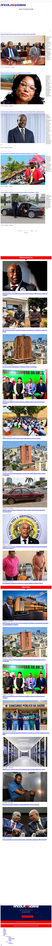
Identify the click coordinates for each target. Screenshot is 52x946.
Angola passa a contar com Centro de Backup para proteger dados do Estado (24, 769)
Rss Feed (24, 925)
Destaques (6, 225)
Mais (4, 935)
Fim (35, 230)
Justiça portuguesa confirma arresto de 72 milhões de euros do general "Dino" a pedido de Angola (22, 111)
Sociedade (6, 105)
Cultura (4, 934)
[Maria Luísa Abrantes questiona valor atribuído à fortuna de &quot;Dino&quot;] (23, 89)
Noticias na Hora (7, 66)
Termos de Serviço (18, 925)
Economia (4, 931)
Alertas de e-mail (34, 925)
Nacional (10, 937)
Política (4, 929)
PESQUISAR (10, 942)
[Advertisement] (26, 25)
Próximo (31, 230)
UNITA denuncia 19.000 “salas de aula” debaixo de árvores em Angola (22, 438)
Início (4, 928)
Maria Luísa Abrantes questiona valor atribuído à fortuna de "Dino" (16, 73)
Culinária (10, 940)
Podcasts (29, 925)
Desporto (4, 932)
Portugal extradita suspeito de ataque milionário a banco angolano (21, 804)
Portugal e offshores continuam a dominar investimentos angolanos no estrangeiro (19, 153)
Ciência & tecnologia (11, 938)
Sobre (7, 941)
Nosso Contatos (11, 943)
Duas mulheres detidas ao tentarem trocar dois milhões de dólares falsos (23, 583)
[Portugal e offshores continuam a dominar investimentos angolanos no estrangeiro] (23, 169)
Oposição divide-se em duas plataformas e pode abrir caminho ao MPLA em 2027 (25, 839)
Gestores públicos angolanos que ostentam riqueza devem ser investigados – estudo (20, 192)
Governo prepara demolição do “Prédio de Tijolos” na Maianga (20, 367)
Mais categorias (8, 936)
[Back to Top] (1, 904)
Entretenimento (11, 939)
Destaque (6, 147)
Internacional (5, 933)
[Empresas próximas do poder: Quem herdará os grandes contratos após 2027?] (23, 50)
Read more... (13, 66)
